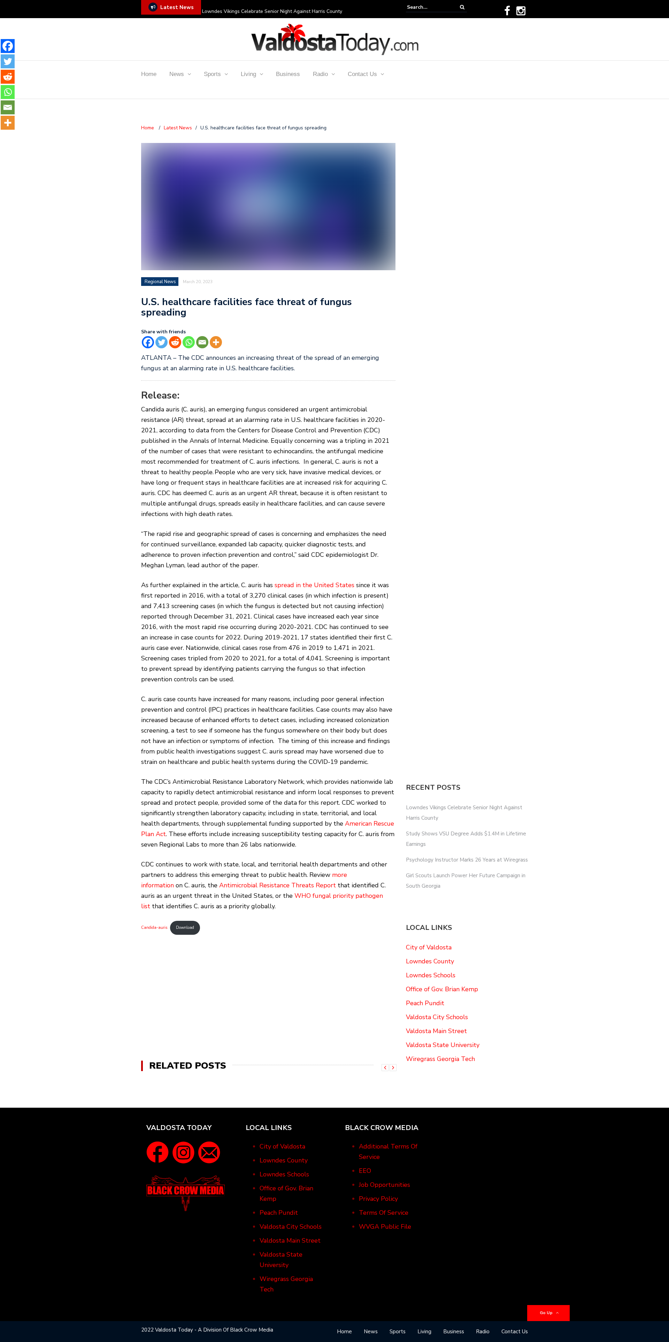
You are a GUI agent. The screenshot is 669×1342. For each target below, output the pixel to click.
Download (185, 927)
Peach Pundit (425, 1003)
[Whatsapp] (189, 342)
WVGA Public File (385, 1226)
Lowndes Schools (430, 975)
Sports (212, 74)
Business (288, 74)
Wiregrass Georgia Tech (440, 1059)
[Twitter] (161, 342)
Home (148, 74)
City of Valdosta (429, 947)
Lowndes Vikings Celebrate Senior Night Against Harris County (272, 11)
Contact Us (362, 74)
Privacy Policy (378, 1199)
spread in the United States (314, 585)
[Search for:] (428, 7)
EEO (365, 1171)
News (176, 74)
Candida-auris (154, 927)
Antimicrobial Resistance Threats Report (277, 885)
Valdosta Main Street (436, 1031)
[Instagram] (521, 10)
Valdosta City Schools (437, 1017)
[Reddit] (175, 342)
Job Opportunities (384, 1185)
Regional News (160, 282)
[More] (216, 342)
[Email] (202, 342)
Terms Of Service (383, 1212)
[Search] (462, 7)
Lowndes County (430, 961)
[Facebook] (507, 10)
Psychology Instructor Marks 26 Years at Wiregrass (467, 859)
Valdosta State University (442, 1045)
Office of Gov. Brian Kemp (442, 989)
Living (248, 74)
